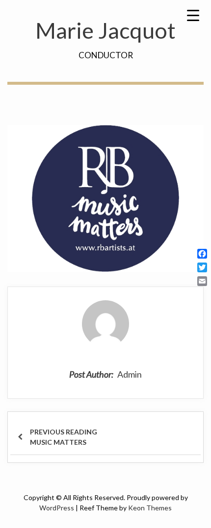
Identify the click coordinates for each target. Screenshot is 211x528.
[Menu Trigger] (193, 14)
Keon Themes (150, 508)
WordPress (56, 508)
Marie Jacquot (105, 30)
